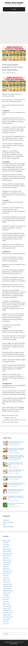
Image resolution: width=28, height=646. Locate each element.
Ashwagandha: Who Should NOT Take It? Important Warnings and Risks (16, 497)
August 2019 (6, 619)
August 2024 (6, 564)
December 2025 (7, 553)
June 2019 (6, 623)
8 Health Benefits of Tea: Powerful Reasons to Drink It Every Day (16, 490)
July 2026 (6, 542)
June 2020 (6, 597)
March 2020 (6, 604)
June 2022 (6, 577)
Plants (16, 415)
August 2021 (6, 580)
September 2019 (7, 617)
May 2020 (6, 599)
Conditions (6, 520)
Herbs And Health (14, 2)
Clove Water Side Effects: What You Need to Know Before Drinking (16, 483)
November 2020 (7, 586)
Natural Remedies (9, 415)
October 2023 (7, 573)
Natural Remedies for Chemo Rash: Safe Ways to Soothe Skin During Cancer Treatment (16, 449)
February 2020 (7, 606)
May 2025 (6, 558)
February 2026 (7, 549)
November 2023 (7, 571)
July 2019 (5, 621)
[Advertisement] (14, 28)
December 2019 (7, 610)
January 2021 (7, 582)
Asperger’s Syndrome (10, 417)
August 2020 (6, 593)
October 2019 (7, 615)
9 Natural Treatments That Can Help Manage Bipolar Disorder (15, 477)
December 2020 (7, 584)
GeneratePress (14, 643)
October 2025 (7, 555)
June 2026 (6, 545)
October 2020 (7, 588)
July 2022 (5, 575)
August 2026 (6, 540)
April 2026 (6, 547)
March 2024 (6, 569)
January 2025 (7, 562)
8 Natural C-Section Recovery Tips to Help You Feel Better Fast (16, 442)
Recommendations (8, 526)
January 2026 (7, 551)
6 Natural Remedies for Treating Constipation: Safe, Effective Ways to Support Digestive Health (16, 457)
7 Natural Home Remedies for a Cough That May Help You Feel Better (15, 464)
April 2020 (6, 601)
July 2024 (6, 566)
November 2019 (7, 612)
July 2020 (6, 595)
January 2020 (7, 608)
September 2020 (8, 590)
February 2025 (7, 560)
